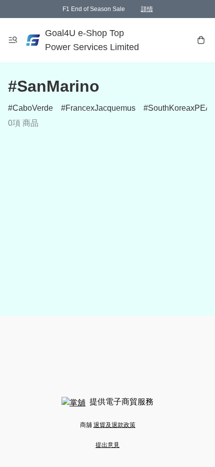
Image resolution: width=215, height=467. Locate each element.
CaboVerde (32, 108)
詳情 (147, 9)
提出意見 (108, 444)
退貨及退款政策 (115, 424)
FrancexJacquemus (101, 108)
